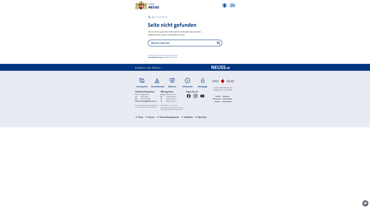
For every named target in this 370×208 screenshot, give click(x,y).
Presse (140, 117)
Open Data (202, 117)
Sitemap (217, 101)
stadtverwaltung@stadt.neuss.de (145, 101)
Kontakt (218, 96)
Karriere (151, 117)
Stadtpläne (188, 117)
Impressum (225, 96)
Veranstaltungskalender (169, 117)
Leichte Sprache (227, 101)
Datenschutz (217, 99)
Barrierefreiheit (227, 99)
